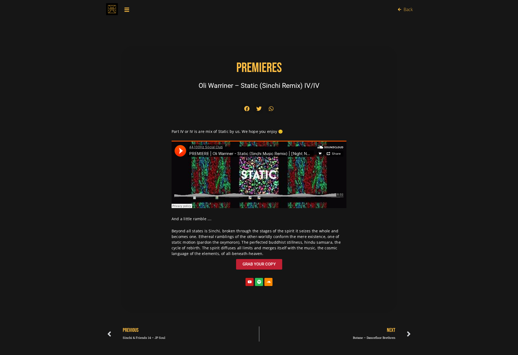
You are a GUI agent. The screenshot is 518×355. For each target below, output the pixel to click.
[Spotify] (259, 282)
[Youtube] (250, 282)
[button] (247, 108)
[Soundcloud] (268, 282)
